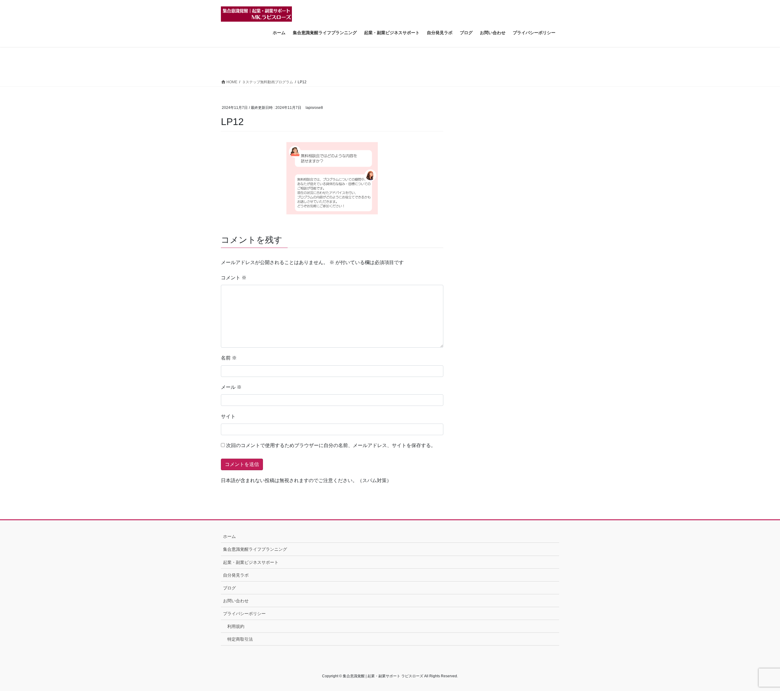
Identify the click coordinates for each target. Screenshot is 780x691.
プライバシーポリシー (244, 613)
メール (231, 387)
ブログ (229, 587)
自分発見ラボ (236, 575)
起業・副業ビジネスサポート (250, 562)
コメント (233, 277)
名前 (229, 357)
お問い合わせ (236, 600)
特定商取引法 (240, 639)
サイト (228, 416)
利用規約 (235, 626)
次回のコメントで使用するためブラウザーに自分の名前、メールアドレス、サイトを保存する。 (331, 445)
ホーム (229, 536)
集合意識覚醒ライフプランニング (255, 549)
